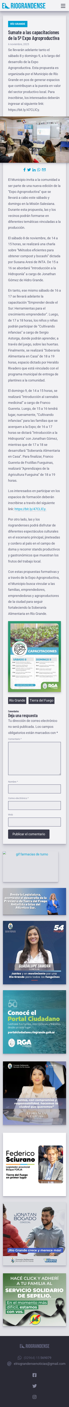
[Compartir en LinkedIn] (34, 170)
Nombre (13, 781)
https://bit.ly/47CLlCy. (30, 509)
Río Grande (17, 23)
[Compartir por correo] (43, 170)
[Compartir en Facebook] (24, 170)
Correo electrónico (18, 798)
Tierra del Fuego (41, 700)
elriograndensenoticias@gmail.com (40, 1364)
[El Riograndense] (23, 6)
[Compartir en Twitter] (29, 170)
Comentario (15, 739)
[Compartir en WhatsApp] (38, 170)
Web (10, 814)
